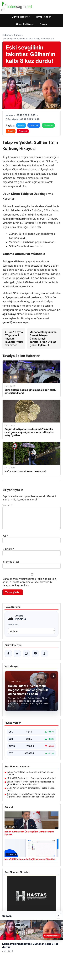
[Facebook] (8, 653)
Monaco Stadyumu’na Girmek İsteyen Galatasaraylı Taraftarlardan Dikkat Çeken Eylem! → (43, 338)
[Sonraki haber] (53, 676)
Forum (43, 24)
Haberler (6, 35)
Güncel (17, 35)
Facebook (33, 125)
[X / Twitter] (17, 653)
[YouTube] (35, 653)
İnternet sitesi (10, 561)
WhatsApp (48, 125)
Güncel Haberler (21, 16)
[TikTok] (44, 653)
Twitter (21, 125)
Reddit (11, 131)
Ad (5, 536)
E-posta (8, 548)
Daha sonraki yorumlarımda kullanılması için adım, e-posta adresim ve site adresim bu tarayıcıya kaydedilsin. (29, 582)
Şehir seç (13, 624)
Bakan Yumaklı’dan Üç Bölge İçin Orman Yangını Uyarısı (30, 773)
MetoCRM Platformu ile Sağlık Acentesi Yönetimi (31, 778)
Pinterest (23, 131)
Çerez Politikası (24, 24)
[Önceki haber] (46, 676)
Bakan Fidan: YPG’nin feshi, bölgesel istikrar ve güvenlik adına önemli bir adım (30, 783)
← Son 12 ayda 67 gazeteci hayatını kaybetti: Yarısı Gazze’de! (14, 338)
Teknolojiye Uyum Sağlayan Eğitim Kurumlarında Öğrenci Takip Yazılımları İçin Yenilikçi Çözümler (31, 795)
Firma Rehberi (43, 16)
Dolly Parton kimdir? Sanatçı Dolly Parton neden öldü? (31, 789)
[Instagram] (26, 653)
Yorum (7, 505)
